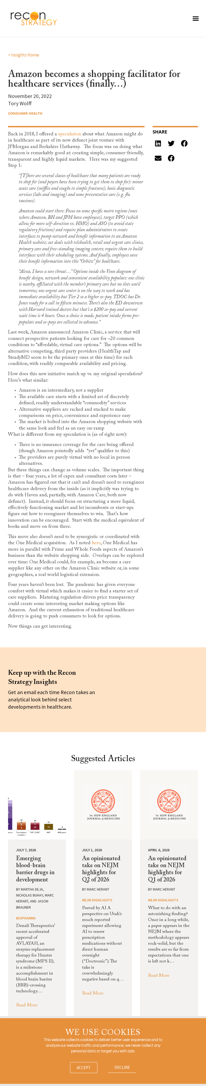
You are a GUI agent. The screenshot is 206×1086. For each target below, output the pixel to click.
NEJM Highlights (97, 900)
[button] (196, 18)
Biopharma (26, 918)
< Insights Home (23, 55)
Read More (26, 1005)
